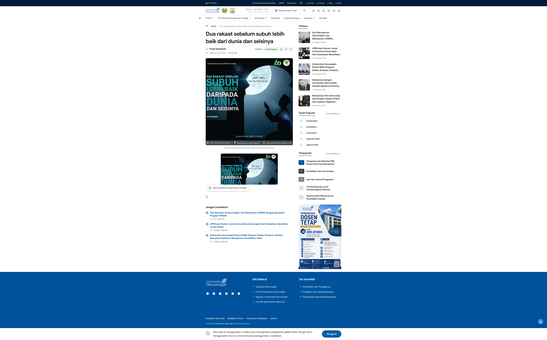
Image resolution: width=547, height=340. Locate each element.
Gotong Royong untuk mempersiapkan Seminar (318, 188)
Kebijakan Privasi (235, 318)
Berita (213, 26)
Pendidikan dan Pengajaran (316, 286)
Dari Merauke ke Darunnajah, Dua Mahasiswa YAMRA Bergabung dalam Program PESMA (247, 214)
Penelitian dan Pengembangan (318, 292)
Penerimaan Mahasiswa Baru (264, 3)
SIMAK (281, 3)
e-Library (320, 3)
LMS (301, 3)
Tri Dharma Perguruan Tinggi (233, 18)
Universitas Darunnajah (224, 324)
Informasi (260, 18)
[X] (319, 10)
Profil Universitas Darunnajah (270, 292)
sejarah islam (312, 144)
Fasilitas (275, 18)
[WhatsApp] (339, 10)
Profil (209, 18)
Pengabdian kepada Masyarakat (319, 296)
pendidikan (311, 127)
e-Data (338, 3)
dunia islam (311, 133)
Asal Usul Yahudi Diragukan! (320, 179)
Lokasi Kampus (292, 18)
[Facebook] (313, 10)
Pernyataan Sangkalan (256, 318)
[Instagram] (324, 10)
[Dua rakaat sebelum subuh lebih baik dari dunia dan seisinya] (249, 101)
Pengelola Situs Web (215, 318)
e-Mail (330, 3)
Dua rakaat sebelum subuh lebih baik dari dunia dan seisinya (249, 148)
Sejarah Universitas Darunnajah (272, 296)
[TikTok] (329, 10)
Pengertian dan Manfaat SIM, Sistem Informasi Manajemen (320, 162)
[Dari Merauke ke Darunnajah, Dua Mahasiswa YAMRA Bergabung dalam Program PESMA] (304, 37)
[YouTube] (334, 10)
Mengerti (331, 334)
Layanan (308, 18)
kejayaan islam (313, 139)
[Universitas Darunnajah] (213, 10)
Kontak (323, 18)
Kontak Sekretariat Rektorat (270, 301)
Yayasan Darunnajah (266, 286)
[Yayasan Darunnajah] (224, 10)
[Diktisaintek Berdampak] (232, 10)
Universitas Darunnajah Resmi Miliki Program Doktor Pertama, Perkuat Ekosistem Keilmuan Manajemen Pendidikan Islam (246, 236)
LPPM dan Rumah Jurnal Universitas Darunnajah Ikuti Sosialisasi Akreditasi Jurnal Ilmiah (249, 225)
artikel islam (312, 121)
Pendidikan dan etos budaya (320, 171)
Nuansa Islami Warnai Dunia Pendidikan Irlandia (319, 197)
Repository (291, 3)
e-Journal (310, 3)
